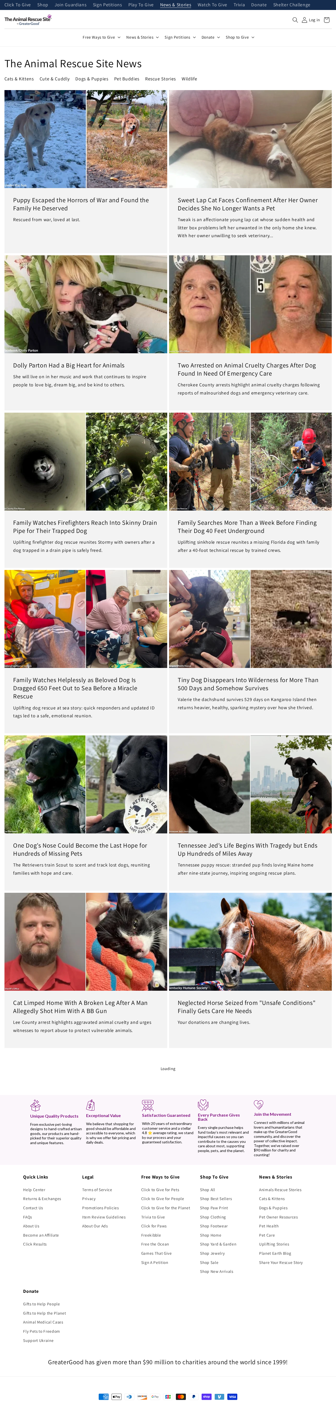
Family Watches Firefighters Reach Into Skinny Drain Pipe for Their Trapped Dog (85, 526)
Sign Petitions (107, 5)
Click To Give (17, 5)
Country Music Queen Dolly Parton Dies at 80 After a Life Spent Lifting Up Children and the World (84, 1164)
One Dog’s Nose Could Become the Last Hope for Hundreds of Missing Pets (80, 849)
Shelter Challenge (292, 5)
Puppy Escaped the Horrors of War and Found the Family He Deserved (81, 204)
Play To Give (141, 5)
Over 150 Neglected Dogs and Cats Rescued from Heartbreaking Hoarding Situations (80, 1329)
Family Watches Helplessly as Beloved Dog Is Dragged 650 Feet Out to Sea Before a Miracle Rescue (75, 688)
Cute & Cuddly (55, 79)
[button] (295, 20)
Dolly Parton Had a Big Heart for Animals (69, 365)
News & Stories (175, 5)
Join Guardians (70, 5)
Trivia (239, 5)
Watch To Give (213, 5)
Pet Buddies (126, 79)
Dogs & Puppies (91, 79)
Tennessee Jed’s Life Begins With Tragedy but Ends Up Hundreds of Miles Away (247, 849)
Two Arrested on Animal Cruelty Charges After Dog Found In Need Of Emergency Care (247, 369)
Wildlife (189, 79)
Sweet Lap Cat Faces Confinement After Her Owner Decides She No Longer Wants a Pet (248, 204)
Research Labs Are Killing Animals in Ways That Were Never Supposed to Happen (243, 1164)
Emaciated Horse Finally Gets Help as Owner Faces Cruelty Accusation (247, 1329)
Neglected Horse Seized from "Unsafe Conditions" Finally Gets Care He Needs (247, 1006)
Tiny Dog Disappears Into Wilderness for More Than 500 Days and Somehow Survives (248, 684)
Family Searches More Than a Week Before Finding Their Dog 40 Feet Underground (247, 526)
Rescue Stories (160, 79)
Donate (259, 5)
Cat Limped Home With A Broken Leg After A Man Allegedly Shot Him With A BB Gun (80, 1006)
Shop (42, 5)
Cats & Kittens (19, 79)
